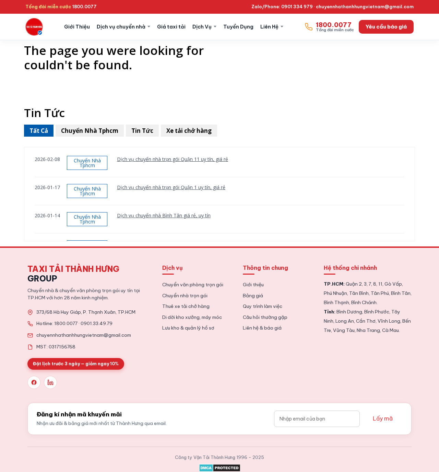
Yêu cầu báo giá (386, 26)
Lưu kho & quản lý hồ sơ (188, 328)
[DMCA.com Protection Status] (219, 466)
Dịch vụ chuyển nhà (121, 26)
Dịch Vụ (202, 26)
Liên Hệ (269, 26)
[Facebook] (33, 382)
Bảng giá (253, 295)
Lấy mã (383, 418)
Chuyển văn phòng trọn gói (192, 284)
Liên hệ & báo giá (262, 328)
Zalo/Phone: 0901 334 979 (282, 6)
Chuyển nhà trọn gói (184, 295)
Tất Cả (38, 131)
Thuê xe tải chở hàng (186, 306)
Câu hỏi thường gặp (265, 317)
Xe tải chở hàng (189, 131)
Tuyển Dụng (238, 26)
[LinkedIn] (50, 382)
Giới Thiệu (77, 26)
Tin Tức (142, 131)
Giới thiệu (253, 284)
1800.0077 (84, 6)
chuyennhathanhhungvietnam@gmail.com (365, 6)
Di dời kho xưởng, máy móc (192, 317)
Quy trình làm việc (262, 306)
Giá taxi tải (171, 26)
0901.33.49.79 (96, 323)
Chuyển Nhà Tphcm (89, 131)
